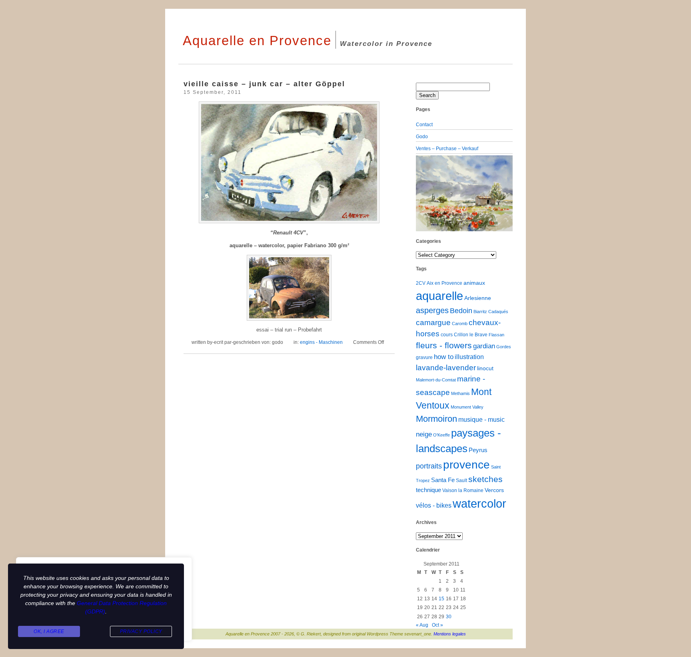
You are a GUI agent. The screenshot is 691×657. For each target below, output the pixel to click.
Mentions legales (449, 633)
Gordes (503, 346)
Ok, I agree (49, 631)
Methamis (460, 393)
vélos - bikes (433, 505)
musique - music (481, 419)
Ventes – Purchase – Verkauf (447, 148)
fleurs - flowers (444, 345)
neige (424, 434)
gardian (484, 346)
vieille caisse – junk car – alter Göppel (264, 83)
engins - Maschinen (321, 342)
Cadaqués (498, 311)
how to (443, 357)
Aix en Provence (444, 283)
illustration (469, 356)
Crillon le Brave (470, 334)
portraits (429, 466)
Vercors (494, 490)
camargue (433, 322)
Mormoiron (436, 419)
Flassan (496, 334)
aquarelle (439, 295)
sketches (485, 479)
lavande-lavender (446, 367)
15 (441, 598)
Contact (424, 124)
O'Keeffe (441, 435)
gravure (424, 357)
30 (448, 616)
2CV (420, 283)
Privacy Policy (141, 631)
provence (466, 465)
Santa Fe (443, 480)
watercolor (479, 503)
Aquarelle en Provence (257, 40)
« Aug (422, 625)
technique (428, 489)
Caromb (459, 323)
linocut (485, 368)
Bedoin (461, 311)
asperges (432, 310)
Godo (422, 136)
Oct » (437, 625)
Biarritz (480, 311)
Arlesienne (477, 298)
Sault (461, 480)
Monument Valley (467, 407)
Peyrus (478, 450)
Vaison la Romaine (462, 490)
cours (447, 334)
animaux (474, 283)
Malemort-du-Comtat (436, 379)
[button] (423, 193)
